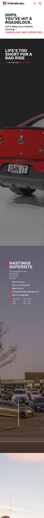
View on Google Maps (20, 295)
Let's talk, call (18, 62)
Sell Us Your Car (18, 282)
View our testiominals (21, 285)
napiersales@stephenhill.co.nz (24, 503)
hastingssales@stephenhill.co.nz (25, 292)
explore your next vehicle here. (24, 32)
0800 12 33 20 (17, 288)
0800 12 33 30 (17, 499)
